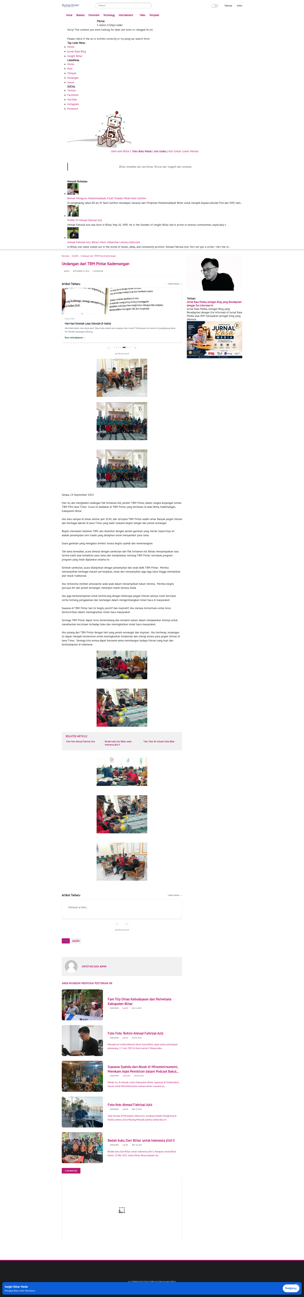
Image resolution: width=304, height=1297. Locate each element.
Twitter (71, 90)
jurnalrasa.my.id (122, 353)
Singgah (126, 1076)
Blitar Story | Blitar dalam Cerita (158, 1281)
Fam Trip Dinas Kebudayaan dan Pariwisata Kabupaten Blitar (139, 1001)
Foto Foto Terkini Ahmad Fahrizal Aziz (135, 1033)
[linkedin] (90, 949)
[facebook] (69, 21)
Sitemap (228, 5)
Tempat (71, 73)
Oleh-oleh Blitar (120, 151)
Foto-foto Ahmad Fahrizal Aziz (80, 741)
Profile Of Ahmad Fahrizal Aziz (84, 220)
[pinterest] (84, 21)
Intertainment (126, 15)
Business (80, 15)
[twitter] (74, 21)
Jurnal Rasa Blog (76, 51)
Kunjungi (291, 1288)
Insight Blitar (74, 56)
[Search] (149, 5)
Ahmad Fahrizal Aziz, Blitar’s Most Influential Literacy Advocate (103, 242)
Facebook (73, 95)
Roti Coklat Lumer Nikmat (183, 151)
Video (142, 15)
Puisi (69, 68)
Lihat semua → (175, 283)
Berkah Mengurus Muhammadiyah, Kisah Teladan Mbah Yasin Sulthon (106, 198)
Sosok (70, 82)
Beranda (65, 256)
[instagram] (89, 21)
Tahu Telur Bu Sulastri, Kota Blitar (159, 741)
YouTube (72, 99)
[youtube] (94, 21)
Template (154, 15)
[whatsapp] (79, 21)
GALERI (75, 256)
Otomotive (93, 15)
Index (239, 5)
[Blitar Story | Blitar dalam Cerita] (71, 7)
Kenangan (73, 78)
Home (69, 15)
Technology (109, 15)
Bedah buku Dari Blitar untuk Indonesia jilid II (118, 743)
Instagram (73, 104)
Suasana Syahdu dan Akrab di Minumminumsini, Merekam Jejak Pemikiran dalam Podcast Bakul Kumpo (143, 1069)
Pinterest (72, 108)
